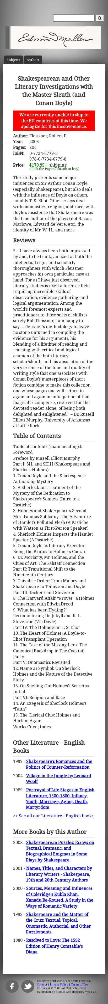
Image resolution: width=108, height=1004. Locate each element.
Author (33, 60)
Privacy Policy (59, 984)
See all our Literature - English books (56, 816)
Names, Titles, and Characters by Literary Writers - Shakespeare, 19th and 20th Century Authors (59, 874)
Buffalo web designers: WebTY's (76, 992)
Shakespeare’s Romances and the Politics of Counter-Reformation (59, 764)
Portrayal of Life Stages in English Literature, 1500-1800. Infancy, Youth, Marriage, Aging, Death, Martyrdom (60, 798)
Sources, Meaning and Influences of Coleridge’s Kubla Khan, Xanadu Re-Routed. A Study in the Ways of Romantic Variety (59, 897)
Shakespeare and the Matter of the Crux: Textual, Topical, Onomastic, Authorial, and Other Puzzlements (58, 923)
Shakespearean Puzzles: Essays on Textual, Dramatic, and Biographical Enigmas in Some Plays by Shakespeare (60, 851)
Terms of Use (79, 984)
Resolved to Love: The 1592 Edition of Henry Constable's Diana (54, 946)
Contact (42, 984)
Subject (13, 60)
